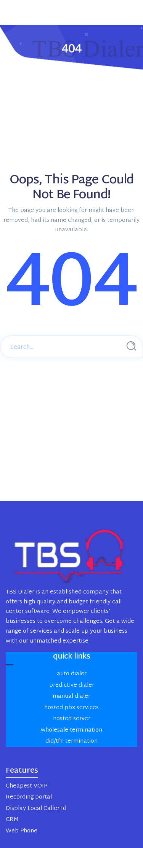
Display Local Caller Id (36, 808)
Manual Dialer (71, 696)
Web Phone (21, 831)
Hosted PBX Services (71, 708)
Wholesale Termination (71, 730)
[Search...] (131, 346)
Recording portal (29, 797)
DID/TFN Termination (71, 741)
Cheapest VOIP (26, 786)
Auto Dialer (72, 674)
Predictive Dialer (71, 685)
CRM (12, 820)
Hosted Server (71, 719)
